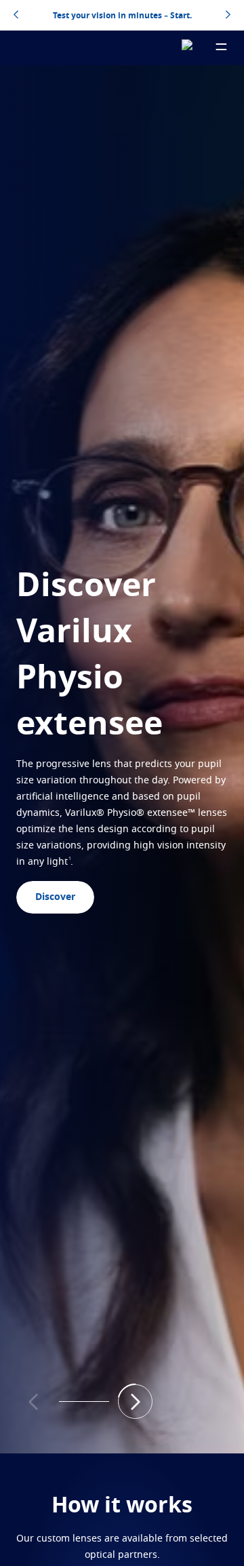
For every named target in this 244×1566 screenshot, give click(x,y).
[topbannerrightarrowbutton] (228, 15)
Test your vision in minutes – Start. (122, 16)
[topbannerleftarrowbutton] (16, 15)
